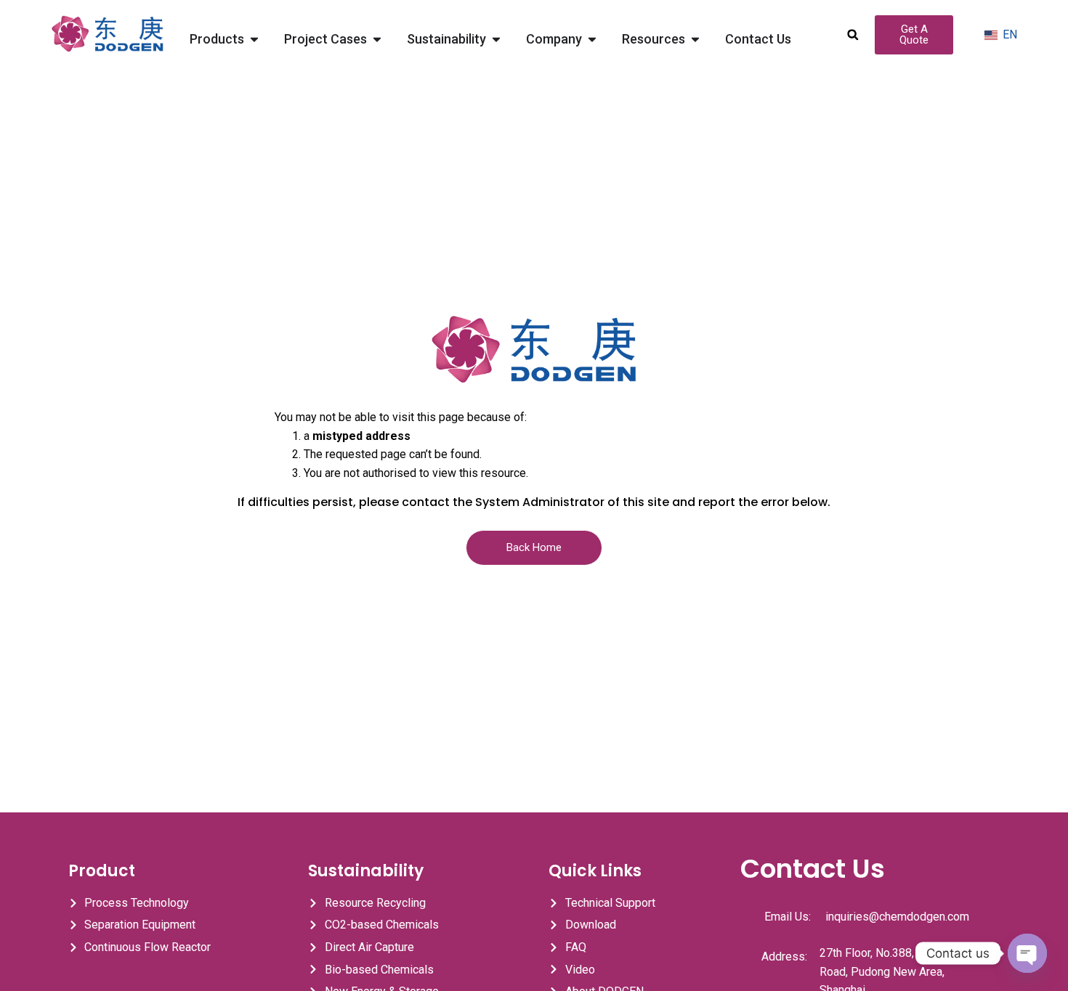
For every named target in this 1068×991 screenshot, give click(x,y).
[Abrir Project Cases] (377, 39)
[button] (852, 34)
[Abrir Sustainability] (496, 39)
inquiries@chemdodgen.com (897, 916)
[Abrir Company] (592, 39)
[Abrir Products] (254, 39)
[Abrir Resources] (695, 39)
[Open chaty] (1027, 953)
